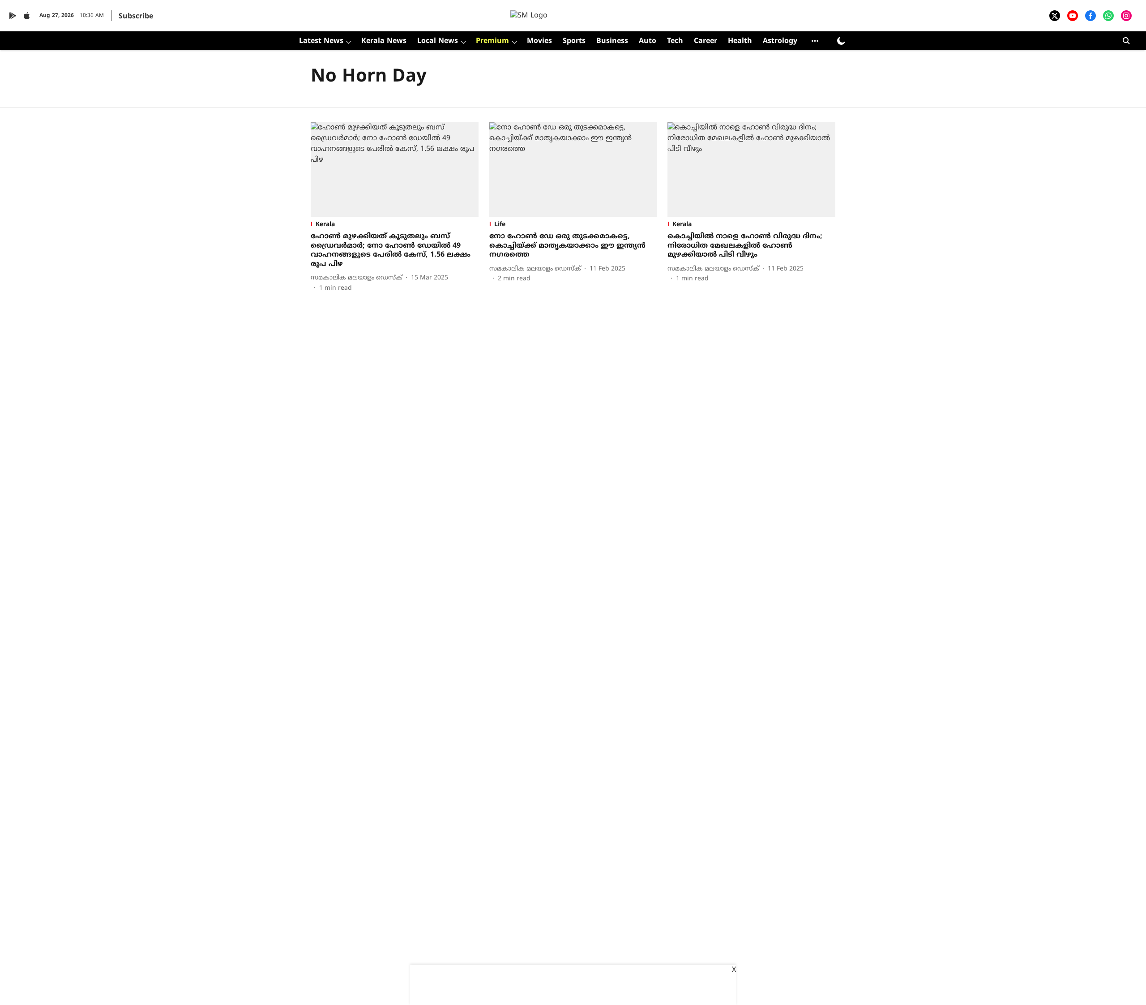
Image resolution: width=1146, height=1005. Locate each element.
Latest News (321, 41)
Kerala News (383, 41)
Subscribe (136, 16)
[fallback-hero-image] (395, 169)
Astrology (780, 41)
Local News (437, 41)
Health (740, 41)
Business (612, 41)
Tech (675, 41)
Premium (492, 41)
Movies (539, 41)
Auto (647, 41)
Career (705, 41)
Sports (574, 41)
